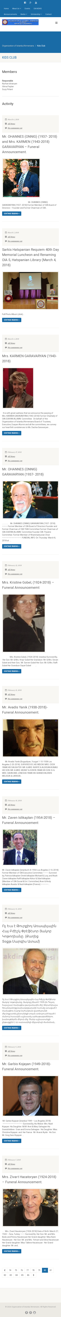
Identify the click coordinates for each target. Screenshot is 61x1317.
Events (27, 9)
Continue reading (11, 214)
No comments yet (15, 128)
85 (22, 1275)
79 (39, 1270)
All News (11, 124)
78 (33, 1270)
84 (16, 1275)
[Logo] (20, 22)
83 (11, 1275)
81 (51, 1270)
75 (16, 1270)
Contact (48, 14)
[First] (4, 1270)
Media (23, 14)
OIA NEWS (38, 9)
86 (28, 1275)
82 (5, 1275)
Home (6, 9)
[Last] (33, 1275)
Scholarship (35, 14)
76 (22, 1270)
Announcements (10, 14)
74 (10, 1270)
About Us (15, 9)
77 (27, 1270)
